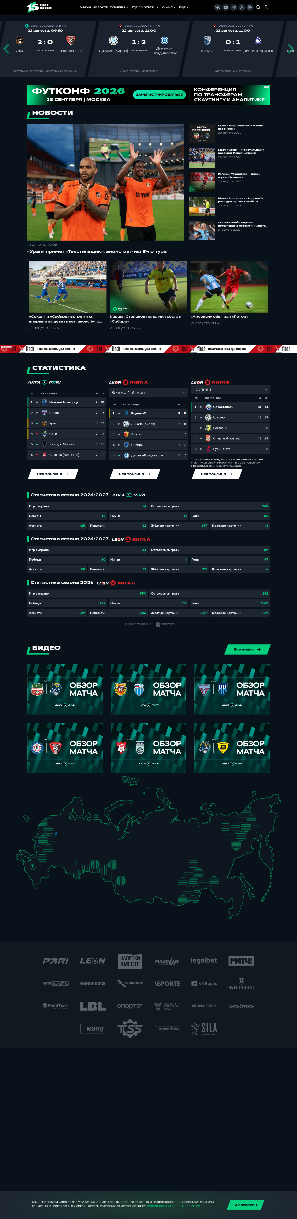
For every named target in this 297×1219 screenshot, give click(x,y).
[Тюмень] (107, 862)
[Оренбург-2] (72, 872)
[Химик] (73, 836)
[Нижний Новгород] (76, 832)
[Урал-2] (101, 856)
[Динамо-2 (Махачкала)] (41, 881)
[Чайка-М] (40, 865)
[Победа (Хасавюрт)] (37, 885)
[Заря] (35, 857)
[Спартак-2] (54, 838)
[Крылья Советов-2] (72, 863)
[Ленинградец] (64, 816)
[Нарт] (36, 871)
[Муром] (69, 837)
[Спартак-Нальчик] (40, 875)
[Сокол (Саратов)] (61, 859)
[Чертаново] (51, 843)
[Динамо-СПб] (60, 818)
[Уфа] (94, 852)
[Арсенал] (52, 853)
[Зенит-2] (56, 818)
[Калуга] (54, 848)
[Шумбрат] (67, 846)
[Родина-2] (56, 834)
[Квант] (50, 848)
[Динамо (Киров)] (85, 828)
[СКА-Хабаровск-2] (232, 892)
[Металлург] (50, 856)
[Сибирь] (130, 875)
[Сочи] (29, 874)
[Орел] (43, 844)
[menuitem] (146, 7)
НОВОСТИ (100, 7)
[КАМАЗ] (90, 843)
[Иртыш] (114, 874)
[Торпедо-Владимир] (64, 836)
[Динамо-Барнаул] (127, 885)
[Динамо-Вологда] (72, 824)
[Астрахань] (50, 867)
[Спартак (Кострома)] (70, 828)
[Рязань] (61, 851)
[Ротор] (47, 864)
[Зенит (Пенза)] (64, 855)
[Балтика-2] (28, 820)
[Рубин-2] (81, 844)
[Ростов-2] (37, 862)
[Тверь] (53, 828)
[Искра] (40, 837)
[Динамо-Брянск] (38, 844)
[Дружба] (33, 867)
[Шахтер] (30, 858)
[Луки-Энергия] (48, 824)
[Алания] (37, 880)
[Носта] (68, 871)
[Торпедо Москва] (58, 838)
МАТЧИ (85, 7)
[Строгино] (47, 838)
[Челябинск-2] (98, 865)
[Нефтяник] (43, 877)
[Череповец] (67, 825)
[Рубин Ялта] (23, 858)
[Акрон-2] (68, 861)
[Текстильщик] (70, 833)
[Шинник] (66, 832)
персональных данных (165, 1206)
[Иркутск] (142, 888)
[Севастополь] (19, 860)
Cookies (193, 1206)
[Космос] (52, 833)
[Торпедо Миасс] (94, 865)
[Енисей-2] (145, 874)
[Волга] (75, 852)
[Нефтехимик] (86, 844)
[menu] (161, 7)
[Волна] (78, 837)
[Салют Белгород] (38, 849)
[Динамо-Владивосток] (234, 911)
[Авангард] (41, 856)
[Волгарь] (55, 864)
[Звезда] (52, 818)
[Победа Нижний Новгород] (80, 832)
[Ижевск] (94, 837)
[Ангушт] (33, 879)
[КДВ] (128, 870)
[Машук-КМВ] (31, 871)
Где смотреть (144, 7)
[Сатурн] (58, 844)
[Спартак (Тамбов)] (58, 855)
